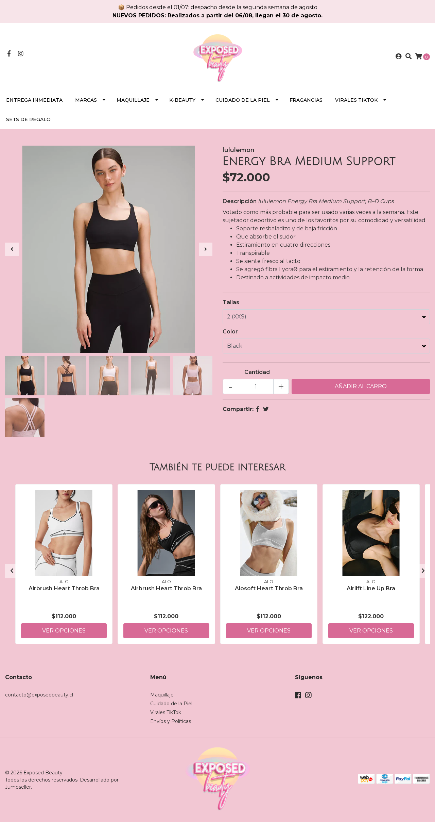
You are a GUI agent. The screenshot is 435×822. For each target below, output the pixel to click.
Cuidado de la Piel (242, 100)
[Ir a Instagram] (21, 54)
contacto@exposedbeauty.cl (39, 695)
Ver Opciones (64, 630)
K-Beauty (182, 100)
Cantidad (257, 372)
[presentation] (12, 249)
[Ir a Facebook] (9, 54)
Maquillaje (133, 100)
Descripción (240, 201)
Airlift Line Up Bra (371, 588)
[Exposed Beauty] (217, 56)
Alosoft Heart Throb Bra (269, 588)
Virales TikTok (356, 100)
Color (230, 331)
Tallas (231, 302)
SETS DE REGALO (28, 119)
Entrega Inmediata (34, 100)
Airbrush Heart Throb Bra (64, 588)
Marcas (86, 100)
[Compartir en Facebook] (257, 409)
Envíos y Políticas (170, 721)
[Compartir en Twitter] (265, 409)
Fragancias (306, 100)
